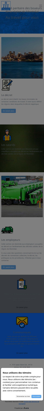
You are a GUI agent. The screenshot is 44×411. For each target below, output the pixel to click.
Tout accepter (36, 396)
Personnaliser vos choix (23, 396)
